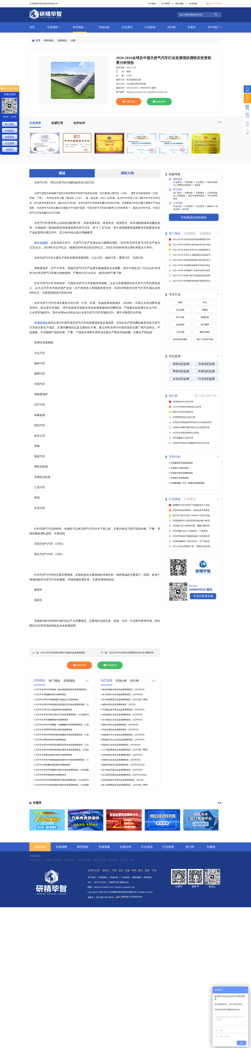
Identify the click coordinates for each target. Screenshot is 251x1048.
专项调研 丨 (190, 182)
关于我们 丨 (93, 877)
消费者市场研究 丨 (185, 185)
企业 (203, 395)
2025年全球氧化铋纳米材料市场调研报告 (54, 755)
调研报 (41, 322)
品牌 (208, 395)
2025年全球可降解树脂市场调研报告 (52, 720)
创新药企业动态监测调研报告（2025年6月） (122, 760)
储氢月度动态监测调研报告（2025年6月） (121, 724)
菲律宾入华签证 (127, 860)
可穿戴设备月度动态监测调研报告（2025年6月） (124, 709)
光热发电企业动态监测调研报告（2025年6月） (123, 714)
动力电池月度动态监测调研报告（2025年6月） (123, 770)
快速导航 (40, 847)
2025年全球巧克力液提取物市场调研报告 (54, 709)
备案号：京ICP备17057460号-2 (101, 897)
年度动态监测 (206, 371)
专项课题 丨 (182, 196)
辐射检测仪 (113, 860)
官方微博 (166, 3)
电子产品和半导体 (205, 339)
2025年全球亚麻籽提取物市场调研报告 (53, 765)
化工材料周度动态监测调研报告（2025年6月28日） (125, 775)
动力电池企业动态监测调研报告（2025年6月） (123, 720)
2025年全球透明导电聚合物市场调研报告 (54, 729)
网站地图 (179, 3)
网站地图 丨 (138, 877)
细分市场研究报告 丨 (198, 196)
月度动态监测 (206, 363)
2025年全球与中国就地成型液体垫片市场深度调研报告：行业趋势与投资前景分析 (62, 760)
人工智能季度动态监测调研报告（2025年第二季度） (125, 750)
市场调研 (52, 27)
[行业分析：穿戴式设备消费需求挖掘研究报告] (162, 820)
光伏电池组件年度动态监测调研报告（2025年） (123, 780)
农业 (205, 302)
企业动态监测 (181, 378)
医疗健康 (205, 324)
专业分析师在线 (203, 596)
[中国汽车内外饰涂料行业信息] (85, 820)
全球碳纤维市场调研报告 (181, 473)
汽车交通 (180, 332)
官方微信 (152, 3)
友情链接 (34, 856)
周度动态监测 (181, 363)
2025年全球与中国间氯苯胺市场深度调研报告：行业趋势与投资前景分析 (62, 780)
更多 (220, 122)
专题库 (191, 27)
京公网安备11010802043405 (130, 897)
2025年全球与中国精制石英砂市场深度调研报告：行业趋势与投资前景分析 (62, 770)
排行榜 (171, 27)
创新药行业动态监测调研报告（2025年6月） (122, 745)
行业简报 (149, 27)
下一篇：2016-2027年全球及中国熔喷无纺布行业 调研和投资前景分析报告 (129, 652)
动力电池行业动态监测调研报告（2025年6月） (123, 694)
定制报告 (9, 130)
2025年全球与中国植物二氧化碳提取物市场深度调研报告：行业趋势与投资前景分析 (62, 689)
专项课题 (104, 847)
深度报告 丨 (190, 193)
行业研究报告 (35, 860)
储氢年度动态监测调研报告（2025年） (119, 704)
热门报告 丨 (179, 193)
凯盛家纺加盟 (100, 860)
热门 (197, 395)
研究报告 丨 (104, 877)
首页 (32, 27)
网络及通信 (205, 332)
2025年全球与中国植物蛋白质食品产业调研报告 (57, 699)
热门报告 (9, 124)
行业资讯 (127, 27)
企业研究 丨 (201, 182)
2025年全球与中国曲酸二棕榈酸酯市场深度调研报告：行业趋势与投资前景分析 (62, 724)
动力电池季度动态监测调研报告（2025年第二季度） (125, 699)
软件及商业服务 (180, 339)
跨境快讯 (58, 860)
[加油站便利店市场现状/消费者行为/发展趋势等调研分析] (124, 820)
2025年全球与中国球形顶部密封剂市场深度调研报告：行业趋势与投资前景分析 (62, 745)
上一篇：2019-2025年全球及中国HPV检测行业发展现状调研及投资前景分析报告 (60, 652)
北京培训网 (70, 860)
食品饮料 (180, 324)
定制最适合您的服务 (194, 217)
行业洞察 (9, 143)
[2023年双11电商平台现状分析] (201, 820)
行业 (213, 395)
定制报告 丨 (201, 193)
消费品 (205, 310)
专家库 (197, 185)
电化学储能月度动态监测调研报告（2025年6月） (124, 689)
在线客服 (193, 3)
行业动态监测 (206, 378)
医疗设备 (180, 317)
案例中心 (211, 206)
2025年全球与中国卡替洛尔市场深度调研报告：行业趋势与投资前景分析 (62, 714)
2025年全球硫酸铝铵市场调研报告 (51, 694)
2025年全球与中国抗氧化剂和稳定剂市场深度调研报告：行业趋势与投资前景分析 (62, 704)
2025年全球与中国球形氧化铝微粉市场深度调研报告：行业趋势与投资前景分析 (62, 735)
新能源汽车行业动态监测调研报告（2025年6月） (124, 735)
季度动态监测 (181, 371)
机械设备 (205, 317)
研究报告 (78, 27)
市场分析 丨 (179, 206)
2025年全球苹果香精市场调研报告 (51, 775)
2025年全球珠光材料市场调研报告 (51, 739)
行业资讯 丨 (201, 206)
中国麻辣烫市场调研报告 (181, 463)
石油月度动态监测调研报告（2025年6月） (121, 729)
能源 (180, 302)
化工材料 (180, 310)
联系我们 (148, 877)
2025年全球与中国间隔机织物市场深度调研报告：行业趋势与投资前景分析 (62, 785)
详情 (73, 40)
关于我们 (213, 27)
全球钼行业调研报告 (179, 478)
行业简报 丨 (190, 206)
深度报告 (62, 40)
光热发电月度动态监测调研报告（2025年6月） (123, 755)
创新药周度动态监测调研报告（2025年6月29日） (124, 765)
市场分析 (104, 27)
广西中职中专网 (84, 860)
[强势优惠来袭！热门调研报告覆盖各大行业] (47, 820)
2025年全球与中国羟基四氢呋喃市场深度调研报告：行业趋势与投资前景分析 (62, 750)
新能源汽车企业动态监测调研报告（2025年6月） (124, 739)
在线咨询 (161, 101)
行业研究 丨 (179, 182)
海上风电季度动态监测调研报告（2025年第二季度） (125, 785)
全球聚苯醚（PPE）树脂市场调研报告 (187, 483)
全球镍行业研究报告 (179, 468)
